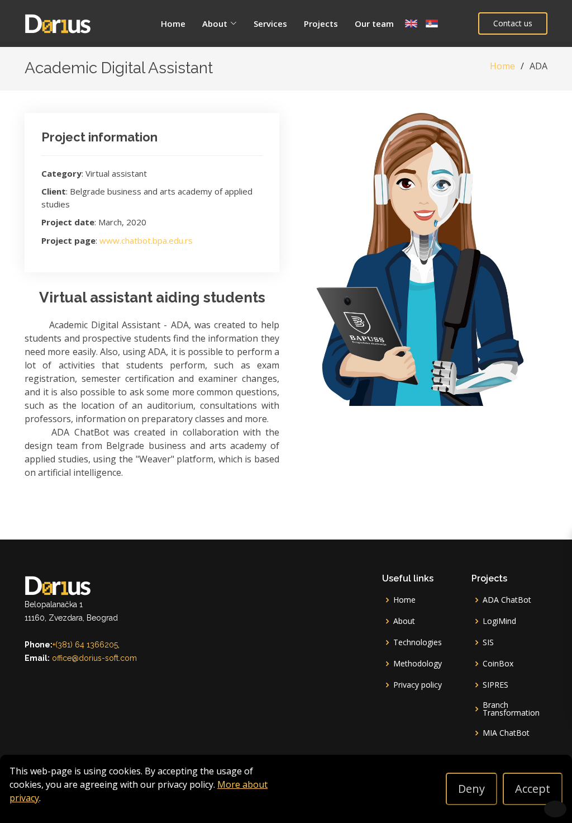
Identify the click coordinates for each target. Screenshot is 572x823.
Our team (374, 23)
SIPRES (495, 685)
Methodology (417, 664)
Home (173, 23)
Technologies (417, 642)
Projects (321, 23)
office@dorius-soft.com (94, 658)
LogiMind (499, 621)
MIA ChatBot (506, 733)
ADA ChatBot (507, 600)
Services (270, 23)
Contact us (512, 23)
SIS (488, 642)
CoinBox (498, 664)
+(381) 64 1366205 (85, 644)
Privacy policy (417, 685)
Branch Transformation (511, 709)
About (404, 621)
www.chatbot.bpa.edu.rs (146, 240)
